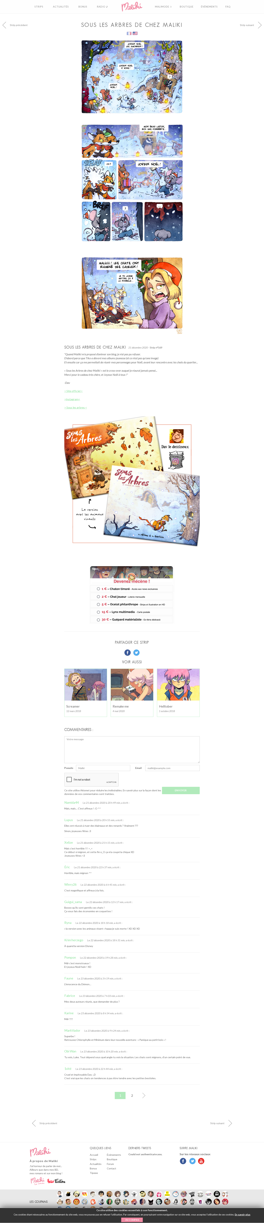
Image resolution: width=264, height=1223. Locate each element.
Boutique (112, 1159)
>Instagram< (72, 399)
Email (138, 767)
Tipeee (94, 1172)
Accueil (94, 1154)
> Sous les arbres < (75, 407)
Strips (93, 1159)
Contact (111, 1168)
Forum (110, 1163)
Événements (114, 1154)
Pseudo (68, 767)
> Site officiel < (73, 391)
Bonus (93, 1168)
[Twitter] (191, 1161)
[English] (135, 33)
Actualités (95, 1163)
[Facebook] (183, 1161)
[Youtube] (200, 1161)
